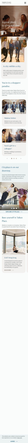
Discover (7, 270)
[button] (11, 208)
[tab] (11, 158)
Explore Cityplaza (12, 212)
